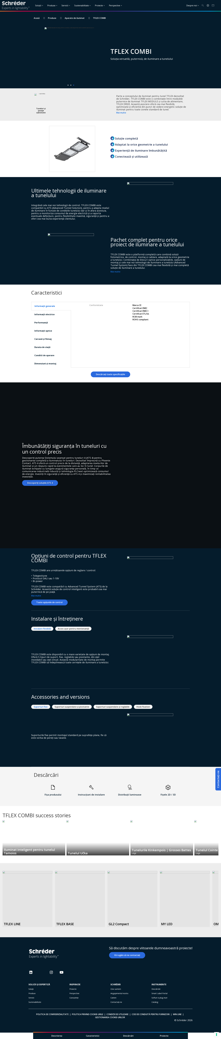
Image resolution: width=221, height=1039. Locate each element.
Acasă (37, 18)
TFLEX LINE (12, 924)
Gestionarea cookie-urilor (110, 1017)
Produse (51, 5)
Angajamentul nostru (119, 993)
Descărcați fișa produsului (27, 916)
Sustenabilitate (81, 5)
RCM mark (137, 316)
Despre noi (191, 5)
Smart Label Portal (159, 993)
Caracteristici (92, 1035)
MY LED (167, 924)
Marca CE (136, 305)
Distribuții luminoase (129, 794)
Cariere (113, 997)
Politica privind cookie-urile (87, 1014)
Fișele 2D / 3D (168, 794)
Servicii (65, 5)
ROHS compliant (140, 319)
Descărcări (128, 1035)
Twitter (41, 974)
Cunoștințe (74, 997)
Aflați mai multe (27, 909)
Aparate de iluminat (75, 18)
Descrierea (56, 1035)
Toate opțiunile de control (49, 602)
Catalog (155, 1002)
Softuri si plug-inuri (159, 997)
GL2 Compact (119, 924)
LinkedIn (31, 974)
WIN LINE (177, 1014)
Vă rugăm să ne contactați (127, 955)
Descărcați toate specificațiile (110, 374)
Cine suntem (115, 989)
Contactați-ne (218, 779)
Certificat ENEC (139, 308)
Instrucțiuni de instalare (91, 794)
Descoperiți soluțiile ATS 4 (40, 482)
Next (218, 834)
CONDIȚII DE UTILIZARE (117, 1014)
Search (202, 5)
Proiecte (99, 5)
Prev (3, 834)
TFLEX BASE (65, 924)
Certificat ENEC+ (140, 311)
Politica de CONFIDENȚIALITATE (52, 1014)
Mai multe (121, 112)
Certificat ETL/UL (140, 313)
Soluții (38, 5)
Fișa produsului (53, 794)
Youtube (61, 974)
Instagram (51, 974)
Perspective (114, 5)
